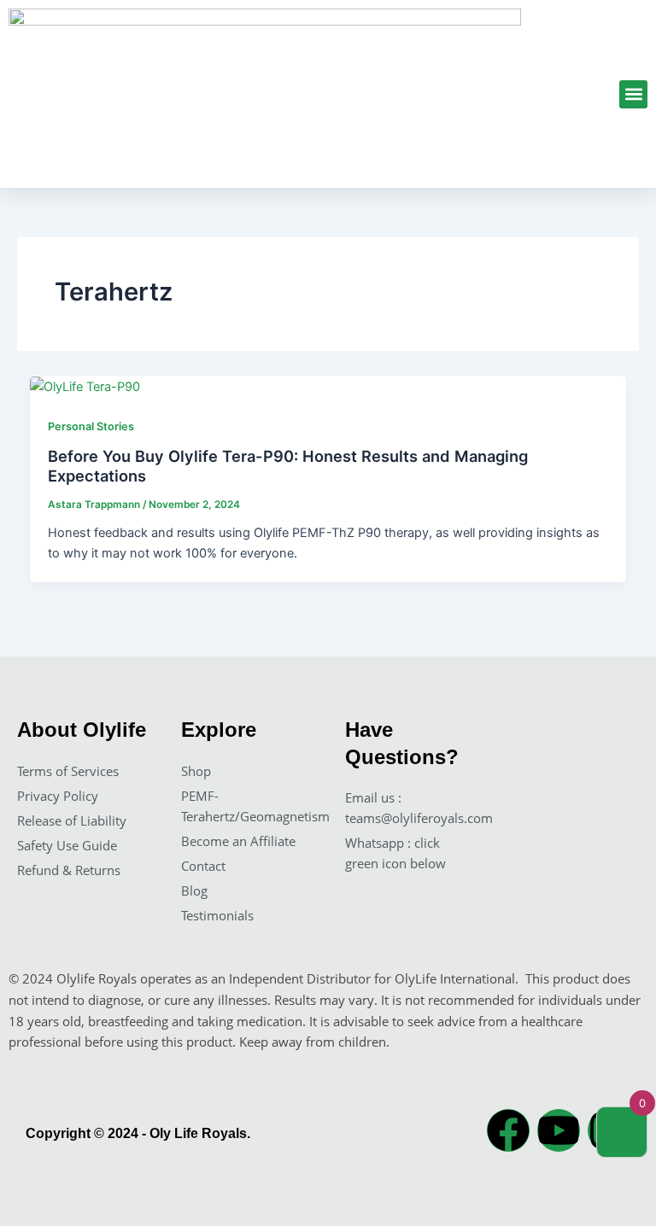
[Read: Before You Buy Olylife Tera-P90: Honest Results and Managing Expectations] (85, 386)
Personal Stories (91, 426)
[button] (633, 94)
